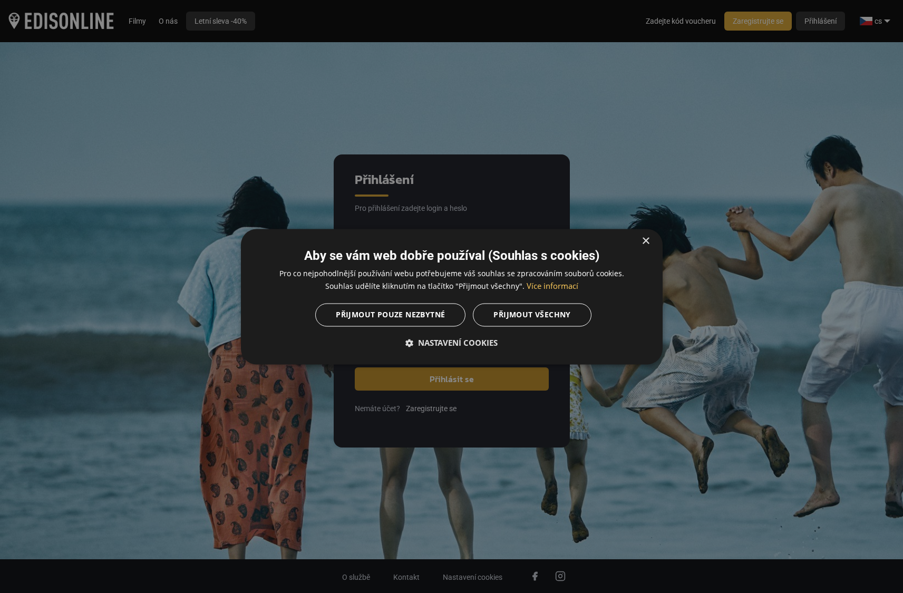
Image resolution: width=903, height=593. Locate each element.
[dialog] (452, 296)
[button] (452, 342)
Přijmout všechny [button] (531, 314)
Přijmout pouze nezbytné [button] (390, 314)
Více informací (552, 285)
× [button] (645, 241)
